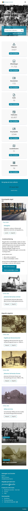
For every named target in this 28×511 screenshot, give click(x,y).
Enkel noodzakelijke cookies (11, 270)
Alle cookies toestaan (9, 266)
